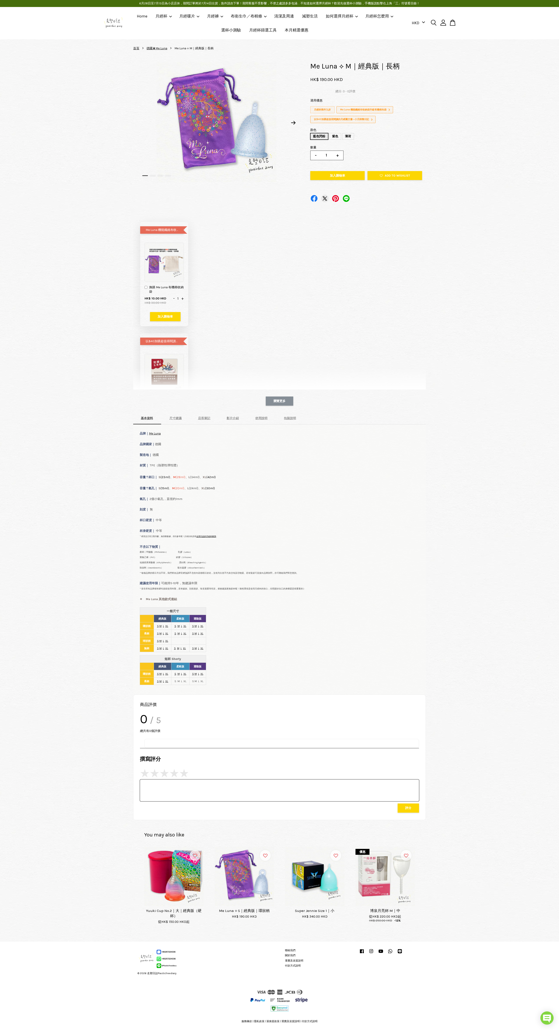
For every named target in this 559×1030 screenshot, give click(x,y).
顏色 (313, 130)
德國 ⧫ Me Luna (157, 48)
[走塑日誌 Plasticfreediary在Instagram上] (371, 953)
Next (293, 122)
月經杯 (161, 16)
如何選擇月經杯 (339, 16)
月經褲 (213, 16)
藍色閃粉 (319, 136)
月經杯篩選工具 (263, 30)
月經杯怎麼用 (377, 16)
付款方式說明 (293, 965)
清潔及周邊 (284, 16)
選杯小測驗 (231, 30)
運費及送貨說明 (294, 960)
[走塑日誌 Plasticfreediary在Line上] (400, 953)
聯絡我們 (290, 950)
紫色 (335, 136)
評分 (408, 808)
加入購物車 (165, 316)
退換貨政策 (273, 1021)
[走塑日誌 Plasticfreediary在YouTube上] (381, 953)
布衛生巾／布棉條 (246, 16)
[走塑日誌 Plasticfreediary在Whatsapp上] (390, 953)
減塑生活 (310, 16)
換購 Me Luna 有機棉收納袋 (166, 289)
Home (142, 16)
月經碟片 (187, 16)
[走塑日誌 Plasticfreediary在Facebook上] (362, 953)
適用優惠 (316, 100)
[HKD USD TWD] (418, 23)
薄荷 (348, 136)
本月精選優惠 (296, 30)
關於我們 (290, 955)
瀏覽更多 (279, 401)
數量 (313, 147)
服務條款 (247, 1021)
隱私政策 (259, 1021)
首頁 (136, 48)
